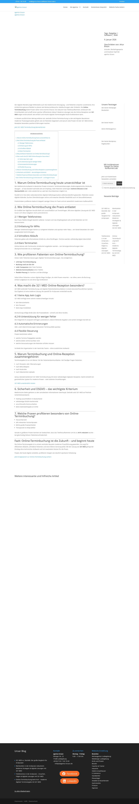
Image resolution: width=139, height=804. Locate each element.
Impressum (19, 801)
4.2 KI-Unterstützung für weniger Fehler (29, 162)
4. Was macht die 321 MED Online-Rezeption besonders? (33, 156)
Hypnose (95, 788)
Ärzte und (95, 761)
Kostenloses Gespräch (99, 7)
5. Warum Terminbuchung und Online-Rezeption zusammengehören (36, 170)
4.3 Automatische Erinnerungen (27, 164)
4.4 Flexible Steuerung (24, 167)
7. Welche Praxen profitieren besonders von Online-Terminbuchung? (36, 175)
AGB (25, 801)
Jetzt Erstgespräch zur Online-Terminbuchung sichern (33, 457)
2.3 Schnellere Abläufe (24, 148)
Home (65, 7)
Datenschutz (33, 801)
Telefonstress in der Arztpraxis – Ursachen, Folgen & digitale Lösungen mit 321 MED (52, 723)
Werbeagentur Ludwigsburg (101, 756)
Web (116, 35)
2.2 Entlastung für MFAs (25, 146)
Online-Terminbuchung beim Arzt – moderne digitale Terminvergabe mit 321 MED (116, 245)
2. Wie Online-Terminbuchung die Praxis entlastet (30, 140)
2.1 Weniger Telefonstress (25, 143)
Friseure (94, 785)
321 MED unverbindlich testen (25, 383)
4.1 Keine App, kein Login (25, 159)
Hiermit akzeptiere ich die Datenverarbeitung (119, 188)
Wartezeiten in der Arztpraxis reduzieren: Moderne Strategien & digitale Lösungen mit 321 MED (116, 218)
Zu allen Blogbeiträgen (22, 791)
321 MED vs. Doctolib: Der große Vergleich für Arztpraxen (41, 554)
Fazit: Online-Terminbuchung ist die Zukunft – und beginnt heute (35, 178)
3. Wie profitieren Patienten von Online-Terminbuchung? (33, 154)
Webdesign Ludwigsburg (100, 759)
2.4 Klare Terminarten (24, 151)
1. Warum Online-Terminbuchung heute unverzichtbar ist (33, 138)
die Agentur (74, 7)
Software (108, 35)
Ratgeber (113, 33)
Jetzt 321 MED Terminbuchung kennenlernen (30, 127)
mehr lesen (20, 560)
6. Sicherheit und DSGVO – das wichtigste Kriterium (31, 172)
